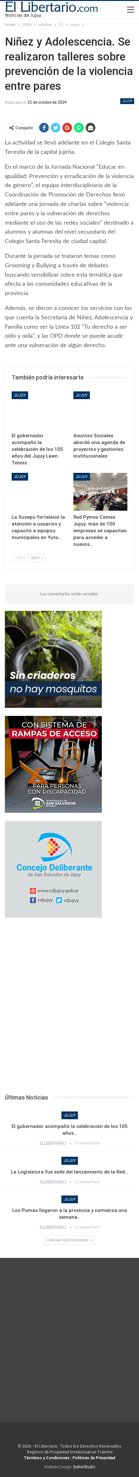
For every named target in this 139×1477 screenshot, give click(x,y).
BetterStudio (84, 1467)
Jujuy (127, 101)
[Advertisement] (69, 1007)
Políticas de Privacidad (93, 1458)
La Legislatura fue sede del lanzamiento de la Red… (69, 1172)
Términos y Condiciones (47, 1458)
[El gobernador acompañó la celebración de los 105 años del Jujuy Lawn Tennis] (39, 410)
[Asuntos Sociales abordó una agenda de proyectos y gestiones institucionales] (100, 410)
